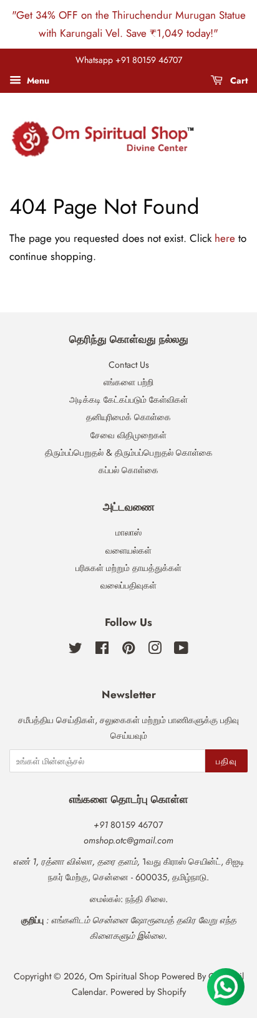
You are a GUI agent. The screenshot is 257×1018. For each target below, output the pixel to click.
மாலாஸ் (128, 532)
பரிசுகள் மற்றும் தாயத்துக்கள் (128, 568)
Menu (36, 80)
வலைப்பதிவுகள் (128, 585)
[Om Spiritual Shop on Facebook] (102, 650)
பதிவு (226, 761)
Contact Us (129, 364)
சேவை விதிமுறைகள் (128, 435)
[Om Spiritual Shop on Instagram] (155, 650)
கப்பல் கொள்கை (128, 470)
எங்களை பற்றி (128, 382)
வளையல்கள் (128, 550)
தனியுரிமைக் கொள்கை (128, 417)
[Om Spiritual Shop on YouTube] (181, 650)
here (225, 238)
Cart (238, 80)
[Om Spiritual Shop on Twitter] (75, 650)
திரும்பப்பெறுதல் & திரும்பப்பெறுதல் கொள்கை (129, 452)
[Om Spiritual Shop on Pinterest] (128, 650)
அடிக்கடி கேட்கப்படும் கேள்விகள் (128, 399)
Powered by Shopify (148, 992)
